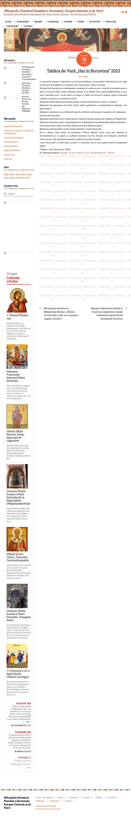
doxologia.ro (24, 757)
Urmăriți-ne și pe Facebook (46, 806)
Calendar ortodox (13, 279)
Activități (94, 21)
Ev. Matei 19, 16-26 (23, 751)
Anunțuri (8, 159)
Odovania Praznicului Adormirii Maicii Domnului (16, 376)
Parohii (68, 21)
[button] (8, 40)
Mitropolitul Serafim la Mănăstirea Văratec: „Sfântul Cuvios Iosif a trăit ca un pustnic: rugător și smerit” (61, 313)
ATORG (81, 21)
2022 (29, 174)
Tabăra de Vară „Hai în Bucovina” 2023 (83, 71)
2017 (27, 178)
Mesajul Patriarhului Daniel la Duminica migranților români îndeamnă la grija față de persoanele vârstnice (107, 313)
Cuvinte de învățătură (14, 138)
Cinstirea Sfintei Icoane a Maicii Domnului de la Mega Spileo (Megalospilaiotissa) (18, 497)
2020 (11, 178)
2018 (22, 178)
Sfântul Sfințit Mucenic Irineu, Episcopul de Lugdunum (16, 436)
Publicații (111, 21)
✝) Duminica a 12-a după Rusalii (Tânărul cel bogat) (18, 673)
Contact (28, 26)
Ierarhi (38, 21)
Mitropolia (23, 21)
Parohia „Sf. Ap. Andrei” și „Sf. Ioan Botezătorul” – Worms (87, 153)
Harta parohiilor (11, 146)
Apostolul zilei (23, 703)
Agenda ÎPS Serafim (13, 126)
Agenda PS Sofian (12, 150)
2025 (12, 174)
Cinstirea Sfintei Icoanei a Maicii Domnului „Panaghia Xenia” (19, 615)
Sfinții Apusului (11, 142)
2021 (6, 178)
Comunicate (9, 155)
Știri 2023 (83, 77)
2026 (6, 174)
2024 (17, 174)
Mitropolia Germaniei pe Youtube (48, 809)
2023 (23, 174)
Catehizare (12, 26)
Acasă (8, 21)
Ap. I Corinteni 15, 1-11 (21, 725)
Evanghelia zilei (23, 732)
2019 (17, 178)
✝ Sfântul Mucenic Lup (18, 317)
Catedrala (53, 21)
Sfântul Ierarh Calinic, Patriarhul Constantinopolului (18, 557)
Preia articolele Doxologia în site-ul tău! (21, 764)
